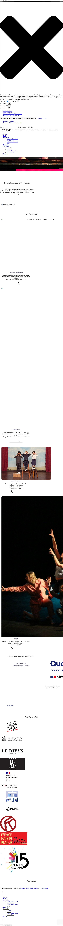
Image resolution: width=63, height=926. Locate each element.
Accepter (3, 118)
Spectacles (6, 909)
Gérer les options (7, 111)
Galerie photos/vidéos (12, 913)
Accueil (5, 897)
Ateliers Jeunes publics (12, 904)
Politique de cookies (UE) (41, 888)
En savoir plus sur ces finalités (11, 115)
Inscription (6, 907)
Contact (5, 916)
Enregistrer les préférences (29, 118)
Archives (9, 912)
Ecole (4, 898)
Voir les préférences (16, 118)
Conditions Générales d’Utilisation (12, 122)
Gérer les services (7, 112)
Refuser (8, 118)
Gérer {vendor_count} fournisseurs (12, 114)
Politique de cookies (8, 121)
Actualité (9, 910)
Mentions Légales (25, 888)
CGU (31, 888)
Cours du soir (10, 903)
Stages (8, 906)
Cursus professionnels (12, 901)
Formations (6, 900)
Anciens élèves (10, 915)
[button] (31, 47)
